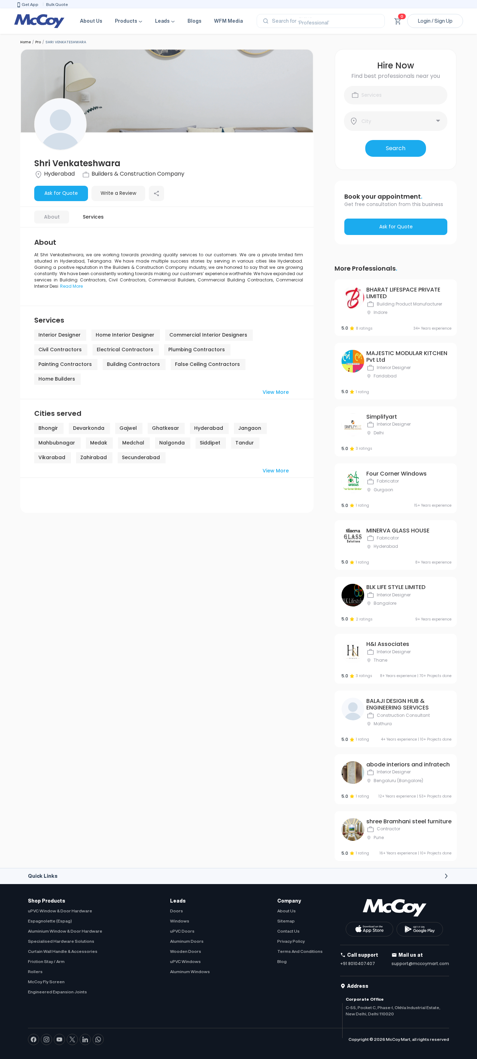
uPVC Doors (182, 931)
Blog (282, 961)
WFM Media (228, 21)
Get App (30, 4)
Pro (38, 42)
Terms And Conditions (300, 951)
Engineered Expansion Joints (57, 992)
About (52, 216)
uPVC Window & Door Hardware (60, 911)
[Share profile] (156, 193)
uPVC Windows (185, 961)
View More (276, 392)
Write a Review (118, 193)
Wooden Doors (185, 951)
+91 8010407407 (357, 963)
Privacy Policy (291, 941)
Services (93, 216)
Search (395, 148)
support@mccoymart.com (420, 963)
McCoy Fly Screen (46, 981)
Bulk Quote (57, 4)
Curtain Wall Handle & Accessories (62, 951)
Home (25, 42)
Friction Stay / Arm (46, 961)
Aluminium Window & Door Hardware (65, 931)
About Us (91, 21)
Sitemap (286, 921)
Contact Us (288, 931)
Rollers (35, 971)
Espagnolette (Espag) (50, 921)
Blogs (194, 21)
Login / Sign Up (435, 21)
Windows (179, 921)
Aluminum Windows (190, 971)
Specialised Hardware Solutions (61, 941)
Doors (176, 911)
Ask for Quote (61, 193)
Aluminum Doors (187, 941)
